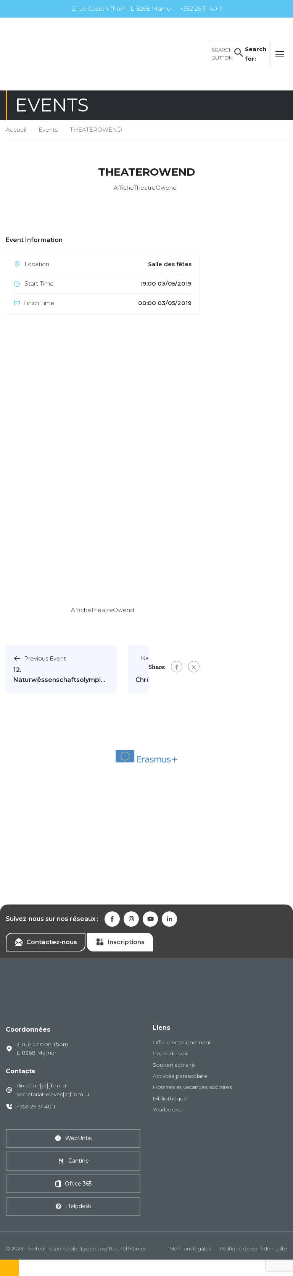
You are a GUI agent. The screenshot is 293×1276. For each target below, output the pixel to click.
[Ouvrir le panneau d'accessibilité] (9, 1268)
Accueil (16, 129)
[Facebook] (176, 666)
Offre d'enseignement (182, 1042)
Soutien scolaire (174, 1064)
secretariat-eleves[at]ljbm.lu (52, 1094)
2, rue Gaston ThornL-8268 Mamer (42, 1048)
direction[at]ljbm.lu (41, 1085)
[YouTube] (150, 919)
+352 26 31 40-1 (201, 8)
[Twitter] (194, 666)
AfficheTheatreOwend (102, 610)
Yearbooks (167, 1109)
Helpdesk (78, 1206)
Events (48, 129)
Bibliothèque (170, 1098)
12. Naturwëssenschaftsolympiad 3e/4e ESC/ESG (61, 679)
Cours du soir (170, 1053)
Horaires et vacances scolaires (192, 1087)
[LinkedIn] (169, 919)
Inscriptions (126, 942)
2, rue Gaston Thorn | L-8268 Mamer (122, 8)
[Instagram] (131, 919)
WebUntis (78, 1138)
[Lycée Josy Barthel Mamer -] (65, 53)
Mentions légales (190, 1248)
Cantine (78, 1160)
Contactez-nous (51, 942)
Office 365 (78, 1183)
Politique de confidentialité (253, 1248)
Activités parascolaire (180, 1075)
